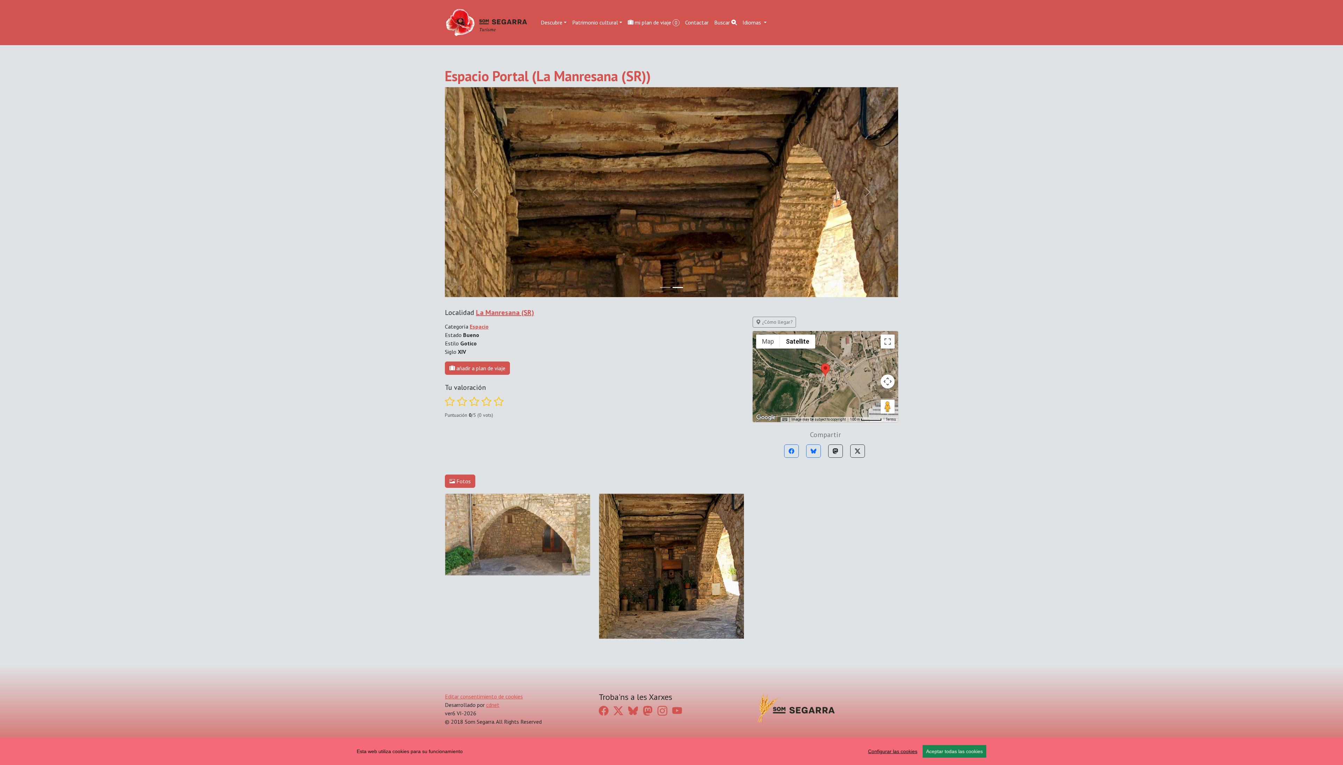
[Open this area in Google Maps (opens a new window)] (765, 417)
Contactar (697, 22)
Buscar (722, 22)
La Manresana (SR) (505, 312)
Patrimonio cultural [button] (595, 22)
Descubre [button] (551, 22)
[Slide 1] (678, 287)
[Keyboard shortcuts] (784, 419)
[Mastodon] (835, 451)
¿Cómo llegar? (777, 322)
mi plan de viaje (655, 22)
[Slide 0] (665, 287)
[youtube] (677, 710)
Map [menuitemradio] (768, 341)
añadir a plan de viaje (480, 368)
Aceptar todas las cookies (954, 751)
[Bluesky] (813, 451)
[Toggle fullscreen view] (888, 342)
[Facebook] (791, 451)
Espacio (479, 326)
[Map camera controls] (888, 381)
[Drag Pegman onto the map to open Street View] (888, 407)
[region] (671, 751)
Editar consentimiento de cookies (484, 696)
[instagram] (662, 710)
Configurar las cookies (892, 751)
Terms (891, 419)
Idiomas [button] (752, 22)
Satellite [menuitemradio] (797, 341)
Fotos (463, 481)
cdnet (492, 704)
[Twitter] (857, 451)
